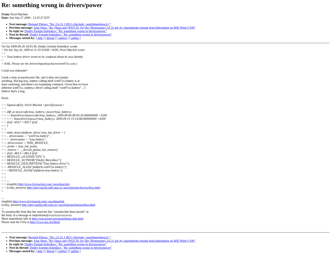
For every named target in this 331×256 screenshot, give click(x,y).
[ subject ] (63, 38)
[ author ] (74, 38)
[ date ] (40, 38)
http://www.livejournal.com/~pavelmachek (44, 184)
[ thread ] (50, 38)
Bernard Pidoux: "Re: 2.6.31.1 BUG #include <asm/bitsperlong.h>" (69, 24)
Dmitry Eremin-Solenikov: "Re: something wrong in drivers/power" (66, 31)
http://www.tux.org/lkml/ (45, 222)
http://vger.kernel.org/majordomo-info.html (57, 218)
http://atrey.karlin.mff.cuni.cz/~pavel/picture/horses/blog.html (63, 187)
